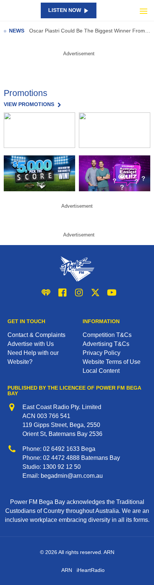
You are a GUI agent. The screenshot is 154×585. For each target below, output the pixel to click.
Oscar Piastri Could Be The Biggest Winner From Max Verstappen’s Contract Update (89, 31)
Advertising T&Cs (106, 344)
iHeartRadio (91, 570)
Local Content (101, 371)
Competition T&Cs (107, 335)
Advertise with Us (30, 344)
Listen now (64, 10)
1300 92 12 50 (62, 467)
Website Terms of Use (112, 362)
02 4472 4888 (61, 458)
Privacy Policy (101, 353)
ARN (66, 570)
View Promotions (29, 104)
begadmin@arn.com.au (72, 476)
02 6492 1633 (61, 449)
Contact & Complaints (36, 335)
